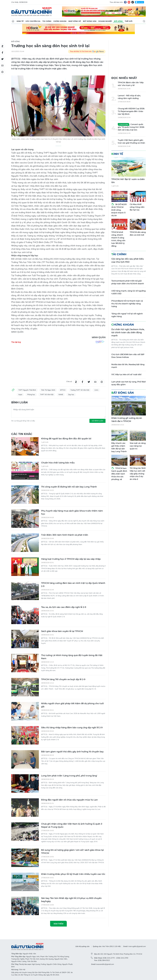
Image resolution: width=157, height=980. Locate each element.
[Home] (13, 21)
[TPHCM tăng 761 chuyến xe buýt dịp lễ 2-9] (25, 687)
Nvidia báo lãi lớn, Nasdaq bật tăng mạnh (127, 365)
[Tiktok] (132, 2)
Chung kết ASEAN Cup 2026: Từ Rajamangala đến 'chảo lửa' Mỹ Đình (131, 111)
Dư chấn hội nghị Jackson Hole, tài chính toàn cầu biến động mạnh (127, 332)
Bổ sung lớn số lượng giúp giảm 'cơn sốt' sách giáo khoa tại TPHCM (72, 851)
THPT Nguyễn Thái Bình (27, 390)
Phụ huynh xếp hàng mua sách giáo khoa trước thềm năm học (72, 512)
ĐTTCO (62, 390)
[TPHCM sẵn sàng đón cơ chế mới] (138, 224)
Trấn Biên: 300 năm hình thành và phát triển (64, 535)
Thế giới (128, 21)
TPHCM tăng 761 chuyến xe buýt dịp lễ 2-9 (63, 679)
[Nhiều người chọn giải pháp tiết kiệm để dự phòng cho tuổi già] (25, 711)
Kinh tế (20, 21)
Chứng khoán (59, 21)
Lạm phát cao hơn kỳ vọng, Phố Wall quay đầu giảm (128, 383)
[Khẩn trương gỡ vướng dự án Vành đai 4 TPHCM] (128, 405)
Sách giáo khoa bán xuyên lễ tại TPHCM (62, 631)
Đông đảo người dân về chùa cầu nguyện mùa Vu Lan (69, 800)
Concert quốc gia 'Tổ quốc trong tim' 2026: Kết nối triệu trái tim (131, 127)
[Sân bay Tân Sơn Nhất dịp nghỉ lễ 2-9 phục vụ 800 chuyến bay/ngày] (25, 906)
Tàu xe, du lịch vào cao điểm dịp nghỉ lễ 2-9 (63, 607)
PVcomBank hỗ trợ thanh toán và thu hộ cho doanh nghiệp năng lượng (127, 304)
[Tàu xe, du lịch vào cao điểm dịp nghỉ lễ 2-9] (25, 615)
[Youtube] (129, 2)
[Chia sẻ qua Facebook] (82, 381)
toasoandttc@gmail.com (105, 964)
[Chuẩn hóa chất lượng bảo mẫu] (25, 470)
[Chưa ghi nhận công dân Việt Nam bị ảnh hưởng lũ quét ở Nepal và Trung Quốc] (25, 831)
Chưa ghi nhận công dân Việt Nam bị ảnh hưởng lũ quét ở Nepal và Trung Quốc (71, 825)
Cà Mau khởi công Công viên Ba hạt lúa (137, 207)
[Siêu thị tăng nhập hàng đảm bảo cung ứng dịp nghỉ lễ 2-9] (25, 735)
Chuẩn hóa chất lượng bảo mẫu (58, 462)
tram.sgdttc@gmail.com (137, 946)
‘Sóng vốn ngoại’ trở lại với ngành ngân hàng (127, 315)
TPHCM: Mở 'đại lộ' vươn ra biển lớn (128, 181)
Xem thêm (58, 924)
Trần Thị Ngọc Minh (48, 390)
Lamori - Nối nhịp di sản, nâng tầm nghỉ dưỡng (129, 96)
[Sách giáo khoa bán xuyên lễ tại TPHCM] (25, 639)
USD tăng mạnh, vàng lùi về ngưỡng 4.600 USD (128, 292)
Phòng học (31, 394)
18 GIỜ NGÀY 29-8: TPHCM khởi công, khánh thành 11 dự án (119, 210)
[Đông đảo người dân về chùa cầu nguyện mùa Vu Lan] (25, 807)
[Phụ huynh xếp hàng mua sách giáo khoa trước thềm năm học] (25, 518)
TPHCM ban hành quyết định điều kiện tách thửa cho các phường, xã (119, 473)
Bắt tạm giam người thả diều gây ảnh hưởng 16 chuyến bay (72, 751)
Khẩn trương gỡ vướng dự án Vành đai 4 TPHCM (126, 419)
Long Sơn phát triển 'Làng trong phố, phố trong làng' (69, 775)
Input (20, 394)
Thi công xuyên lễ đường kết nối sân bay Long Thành (69, 487)
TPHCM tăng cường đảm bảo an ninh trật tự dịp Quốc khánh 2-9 (73, 584)
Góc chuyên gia (33, 21)
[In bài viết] (101, 381)
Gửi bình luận (97, 421)
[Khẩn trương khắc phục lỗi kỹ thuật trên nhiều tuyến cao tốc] (25, 882)
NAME (61, 394)
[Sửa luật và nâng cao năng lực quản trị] (138, 435)
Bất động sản (89, 21)
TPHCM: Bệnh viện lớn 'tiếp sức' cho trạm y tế (131, 83)
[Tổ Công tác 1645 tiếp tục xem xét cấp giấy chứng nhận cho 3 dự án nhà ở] (138, 460)
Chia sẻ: (69, 381)
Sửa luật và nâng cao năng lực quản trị (138, 446)
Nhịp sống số (74, 21)
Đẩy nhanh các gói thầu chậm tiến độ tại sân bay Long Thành (119, 447)
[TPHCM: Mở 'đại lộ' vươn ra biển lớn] (128, 167)
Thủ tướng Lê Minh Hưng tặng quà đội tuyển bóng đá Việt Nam (71, 657)
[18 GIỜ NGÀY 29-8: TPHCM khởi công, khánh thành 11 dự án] (119, 196)
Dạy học (71, 394)
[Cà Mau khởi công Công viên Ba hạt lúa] (138, 196)
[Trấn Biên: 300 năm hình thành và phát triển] (25, 542)
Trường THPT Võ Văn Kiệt (79, 390)
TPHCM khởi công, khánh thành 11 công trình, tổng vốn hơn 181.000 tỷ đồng (118, 239)
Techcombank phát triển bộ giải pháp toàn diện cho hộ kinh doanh (127, 282)
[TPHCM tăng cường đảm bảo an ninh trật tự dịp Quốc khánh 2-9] (25, 591)
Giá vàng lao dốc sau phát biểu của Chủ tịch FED (127, 260)
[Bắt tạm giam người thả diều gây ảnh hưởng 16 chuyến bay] (25, 759)
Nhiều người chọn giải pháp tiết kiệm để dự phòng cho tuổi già (72, 705)
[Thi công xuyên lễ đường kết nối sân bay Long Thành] (25, 494)
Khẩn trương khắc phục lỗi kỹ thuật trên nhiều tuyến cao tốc (73, 874)
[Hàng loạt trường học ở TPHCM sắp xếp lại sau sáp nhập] (25, 567)
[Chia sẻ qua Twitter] (88, 381)
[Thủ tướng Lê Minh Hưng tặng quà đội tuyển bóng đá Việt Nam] (25, 663)
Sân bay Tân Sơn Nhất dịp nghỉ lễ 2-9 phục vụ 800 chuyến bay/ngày (71, 900)
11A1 (96, 390)
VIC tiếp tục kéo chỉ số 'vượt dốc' (126, 374)
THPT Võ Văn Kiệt (46, 394)
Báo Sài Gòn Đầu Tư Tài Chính (31, 11)
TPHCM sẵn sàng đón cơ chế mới (138, 233)
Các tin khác (21, 434)
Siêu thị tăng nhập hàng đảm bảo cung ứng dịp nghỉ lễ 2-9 (72, 727)
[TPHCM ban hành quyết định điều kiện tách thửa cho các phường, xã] (119, 460)
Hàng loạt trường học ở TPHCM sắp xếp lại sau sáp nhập (71, 559)
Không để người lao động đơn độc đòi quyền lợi (66, 438)
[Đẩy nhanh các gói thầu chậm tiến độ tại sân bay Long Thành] (119, 435)
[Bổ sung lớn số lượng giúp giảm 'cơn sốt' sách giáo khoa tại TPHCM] (25, 858)
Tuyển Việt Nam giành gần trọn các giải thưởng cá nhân (131, 141)
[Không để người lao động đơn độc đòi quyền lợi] (25, 446)
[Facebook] (125, 2)
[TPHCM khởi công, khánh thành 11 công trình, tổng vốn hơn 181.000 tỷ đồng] (119, 224)
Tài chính (46, 21)
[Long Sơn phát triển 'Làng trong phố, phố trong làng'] (25, 783)
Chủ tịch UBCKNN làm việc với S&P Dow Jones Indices (127, 355)
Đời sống (118, 21)
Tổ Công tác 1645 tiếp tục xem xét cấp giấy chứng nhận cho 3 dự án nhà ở (138, 473)
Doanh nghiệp (105, 21)
